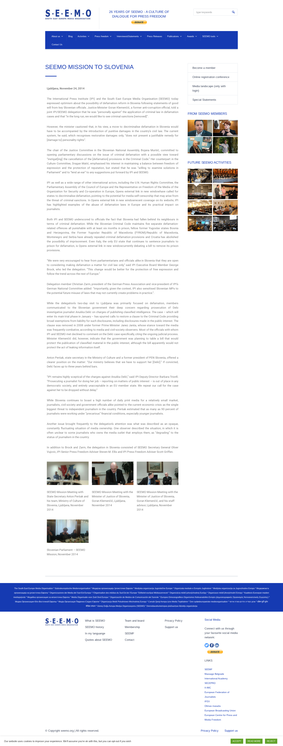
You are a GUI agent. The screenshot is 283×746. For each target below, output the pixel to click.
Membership (132, 627)
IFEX (207, 701)
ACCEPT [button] (237, 741)
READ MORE (254, 741)
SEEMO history (94, 627)
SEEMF (129, 633)
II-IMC (208, 687)
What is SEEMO (95, 620)
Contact (129, 639)
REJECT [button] (271, 741)
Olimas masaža (213, 706)
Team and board (134, 620)
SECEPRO (210, 683)
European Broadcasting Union (220, 710)
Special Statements (204, 99)
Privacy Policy (173, 620)
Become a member (204, 67)
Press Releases (154, 36)
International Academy (216, 678)
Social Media (212, 619)
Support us (171, 627)
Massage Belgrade (214, 674)
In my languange (95, 633)
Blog (70, 36)
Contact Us (57, 44)
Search (233, 12)
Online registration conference (210, 77)
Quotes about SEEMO (98, 639)
